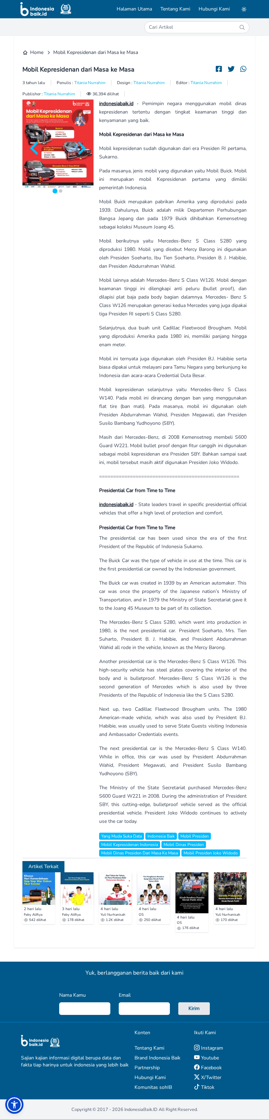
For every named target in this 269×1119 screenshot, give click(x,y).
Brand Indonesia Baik (157, 1058)
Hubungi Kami (214, 9)
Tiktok (207, 1087)
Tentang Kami (175, 9)
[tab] (55, 191)
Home (36, 52)
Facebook (211, 1067)
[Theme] (243, 9)
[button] (14, 1104)
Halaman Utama (134, 9)
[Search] (242, 27)
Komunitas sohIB (153, 1087)
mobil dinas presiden (184, 844)
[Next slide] (81, 148)
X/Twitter (210, 1077)
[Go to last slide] (35, 148)
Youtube (209, 1058)
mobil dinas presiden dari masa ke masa (139, 853)
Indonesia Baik (161, 836)
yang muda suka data (121, 836)
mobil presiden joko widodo (211, 853)
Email (125, 995)
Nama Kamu (72, 995)
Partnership (147, 1067)
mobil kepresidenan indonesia (129, 844)
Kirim (194, 1008)
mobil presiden (194, 836)
